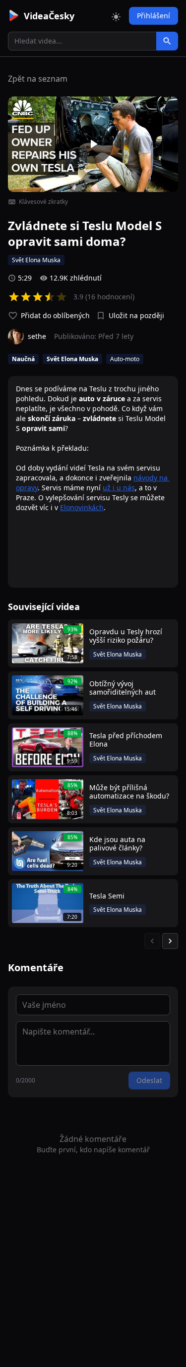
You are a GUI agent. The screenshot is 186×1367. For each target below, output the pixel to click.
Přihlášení (153, 15)
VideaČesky (49, 16)
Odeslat (149, 1080)
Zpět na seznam (37, 78)
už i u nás (119, 487)
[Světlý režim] (116, 16)
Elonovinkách (82, 507)
